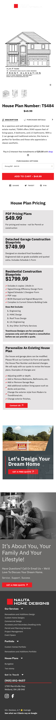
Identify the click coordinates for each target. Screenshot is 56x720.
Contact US (15, 405)
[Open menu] (8, 6)
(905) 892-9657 (15, 680)
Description (11, 120)
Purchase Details (36, 120)
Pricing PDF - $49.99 (12, 166)
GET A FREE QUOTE (22, 472)
